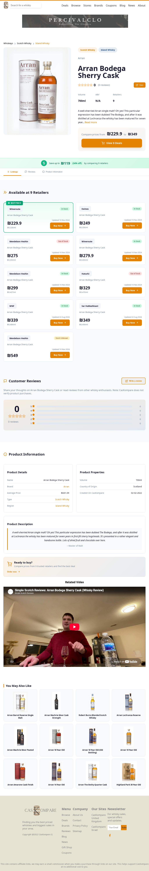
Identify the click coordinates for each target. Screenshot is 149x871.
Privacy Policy (80, 825)
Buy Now (58, 225)
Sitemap (77, 831)
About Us (78, 815)
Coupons (111, 5)
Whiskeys (8, 43)
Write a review (135, 381)
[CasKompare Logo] (40, 818)
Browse (75, 5)
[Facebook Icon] (110, 836)
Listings (14, 172)
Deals (65, 5)
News (131, 5)
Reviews (31, 172)
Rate (141, 85)
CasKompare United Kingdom (99, 818)
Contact (77, 820)
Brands (98, 5)
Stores (87, 5)
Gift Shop (67, 847)
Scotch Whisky (24, 43)
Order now (12, 572)
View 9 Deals (114, 143)
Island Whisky (42, 43)
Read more (91, 122)
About (142, 5)
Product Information (54, 172)
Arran (66, 486)
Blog (122, 5)
